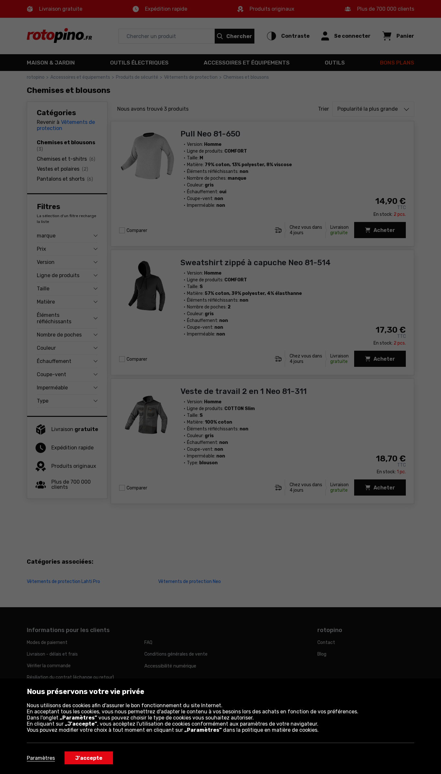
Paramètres (41, 758)
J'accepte (88, 758)
